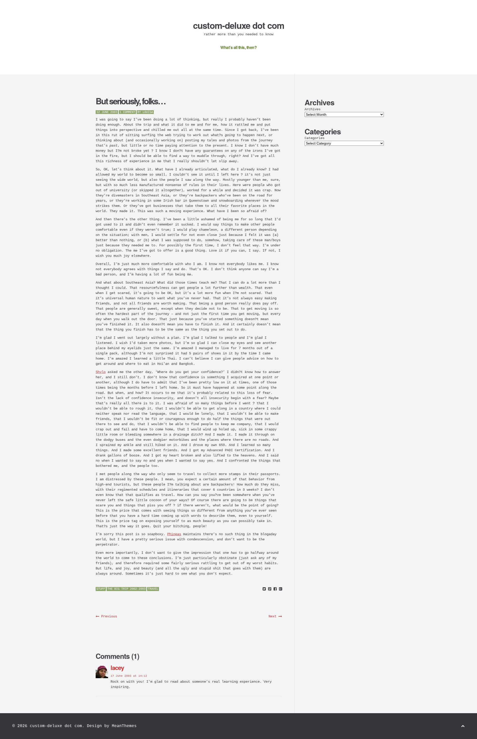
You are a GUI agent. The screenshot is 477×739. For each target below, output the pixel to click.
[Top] (463, 726)
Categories (314, 138)
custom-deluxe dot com (238, 25)
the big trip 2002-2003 (126, 589)
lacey (117, 667)
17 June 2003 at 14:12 (129, 675)
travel (153, 589)
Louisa (148, 112)
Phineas (174, 534)
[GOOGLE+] (280, 589)
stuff (100, 589)
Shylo (101, 372)
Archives (312, 109)
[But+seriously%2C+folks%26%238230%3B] (264, 589)
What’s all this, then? (238, 47)
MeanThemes (124, 726)
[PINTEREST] (269, 589)
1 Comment (127, 112)
